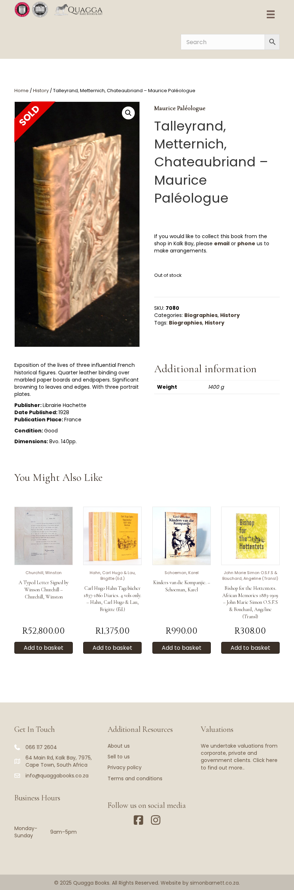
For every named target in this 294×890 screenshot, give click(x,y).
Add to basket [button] (43, 648)
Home (21, 90)
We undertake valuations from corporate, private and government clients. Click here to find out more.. (239, 756)
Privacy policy (125, 767)
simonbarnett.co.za (214, 882)
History (41, 90)
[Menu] (271, 14)
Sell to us (119, 756)
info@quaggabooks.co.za (57, 775)
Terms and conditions (135, 778)
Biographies (201, 315)
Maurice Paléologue (179, 108)
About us (119, 745)
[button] (128, 112)
